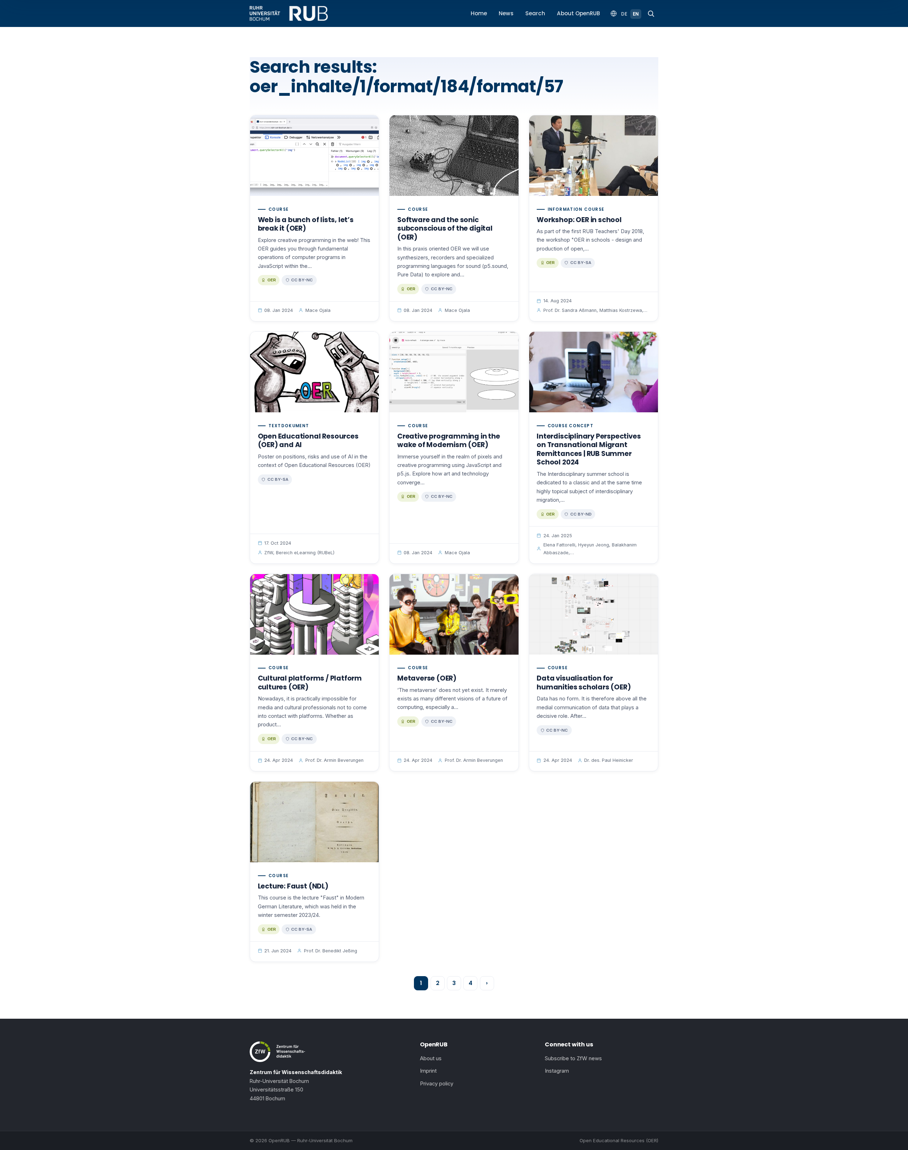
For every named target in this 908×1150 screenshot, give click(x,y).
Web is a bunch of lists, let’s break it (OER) (306, 224)
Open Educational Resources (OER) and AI (308, 440)
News (506, 13)
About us (431, 1058)
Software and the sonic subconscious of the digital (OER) (445, 228)
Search (535, 13)
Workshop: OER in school (579, 220)
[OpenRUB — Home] (289, 13)
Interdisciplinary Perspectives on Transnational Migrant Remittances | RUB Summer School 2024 (589, 449)
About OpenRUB (578, 13)
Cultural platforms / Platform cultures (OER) (310, 682)
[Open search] (650, 13)
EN (636, 14)
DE (624, 14)
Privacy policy (436, 1083)
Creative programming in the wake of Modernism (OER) (448, 440)
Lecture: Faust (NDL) (293, 886)
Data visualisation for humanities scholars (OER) (584, 682)
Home (479, 13)
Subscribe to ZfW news (573, 1058)
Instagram (557, 1071)
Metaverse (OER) (426, 678)
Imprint (428, 1071)
